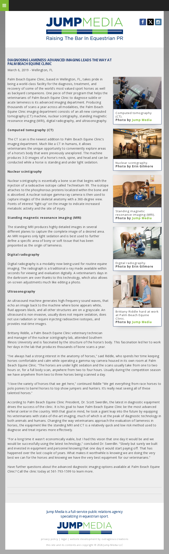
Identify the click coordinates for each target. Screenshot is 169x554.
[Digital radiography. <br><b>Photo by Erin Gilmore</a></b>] (137, 229)
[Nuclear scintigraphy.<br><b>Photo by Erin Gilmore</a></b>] (137, 131)
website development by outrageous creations (99, 539)
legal (64, 539)
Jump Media (142, 120)
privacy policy (49, 539)
